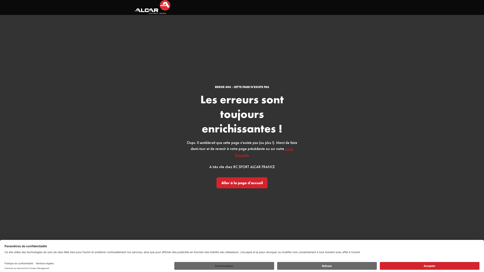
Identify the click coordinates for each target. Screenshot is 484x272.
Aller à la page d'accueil (242, 182)
